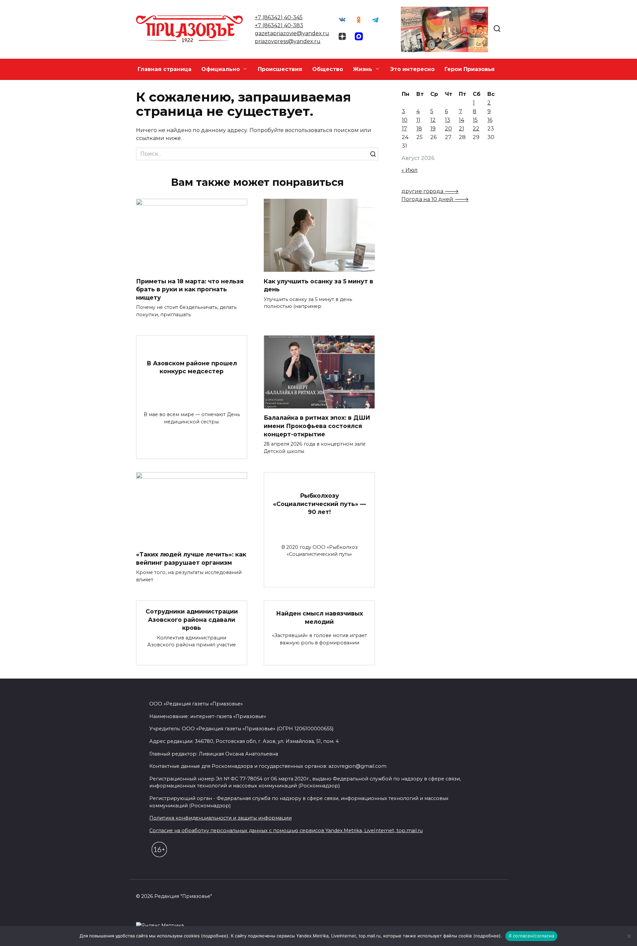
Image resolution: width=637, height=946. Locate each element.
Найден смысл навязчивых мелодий (319, 617)
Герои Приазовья (470, 69)
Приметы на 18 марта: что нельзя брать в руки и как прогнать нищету (190, 289)
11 (418, 120)
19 (433, 128)
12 (433, 120)
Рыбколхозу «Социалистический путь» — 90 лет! (319, 503)
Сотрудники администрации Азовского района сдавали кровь (192, 619)
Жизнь (362, 69)
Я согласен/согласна (531, 935)
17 (404, 128)
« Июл (409, 170)
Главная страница (164, 69)
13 (447, 120)
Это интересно (412, 69)
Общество (327, 69)
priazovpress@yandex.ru (287, 41)
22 (476, 128)
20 (448, 128)
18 (419, 128)
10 (404, 120)
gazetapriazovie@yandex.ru (292, 33)
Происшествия (280, 69)
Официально (220, 69)
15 (475, 120)
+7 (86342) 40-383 (279, 25)
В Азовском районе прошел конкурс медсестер (192, 367)
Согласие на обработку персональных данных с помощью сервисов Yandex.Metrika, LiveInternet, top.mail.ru (286, 831)
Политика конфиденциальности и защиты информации (220, 818)
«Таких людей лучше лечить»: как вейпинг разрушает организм (191, 558)
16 (489, 120)
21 (461, 128)
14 (461, 120)
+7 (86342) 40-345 (279, 17)
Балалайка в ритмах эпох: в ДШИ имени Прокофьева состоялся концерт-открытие (317, 425)
